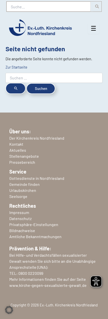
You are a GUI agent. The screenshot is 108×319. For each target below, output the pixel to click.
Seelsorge (18, 196)
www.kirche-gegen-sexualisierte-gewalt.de (48, 285)
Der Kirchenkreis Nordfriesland (36, 138)
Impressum (19, 212)
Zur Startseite (16, 67)
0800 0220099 (30, 273)
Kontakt (16, 144)
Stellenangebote (24, 156)
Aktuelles (17, 150)
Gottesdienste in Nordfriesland (36, 178)
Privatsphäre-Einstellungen (33, 224)
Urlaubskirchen (22, 190)
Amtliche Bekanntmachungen (35, 236)
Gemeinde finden (24, 184)
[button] (9, 310)
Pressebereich (22, 162)
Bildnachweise (22, 230)
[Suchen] (97, 6)
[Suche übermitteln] (16, 88)
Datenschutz (20, 218)
